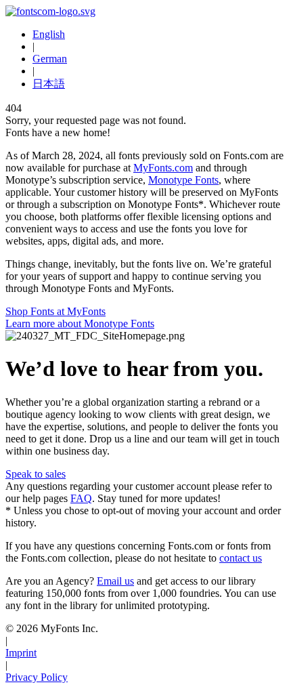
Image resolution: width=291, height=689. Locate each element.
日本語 (48, 83)
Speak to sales (35, 474)
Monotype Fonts (183, 180)
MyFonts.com (163, 167)
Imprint (21, 653)
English (48, 34)
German (49, 58)
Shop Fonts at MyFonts (55, 311)
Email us (115, 581)
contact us (240, 558)
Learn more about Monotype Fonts (79, 323)
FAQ (81, 498)
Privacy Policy (36, 677)
